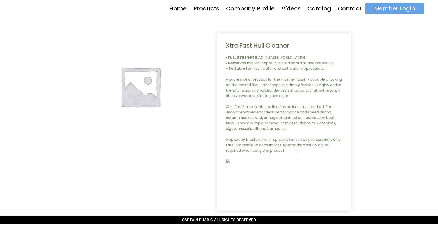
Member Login (394, 9)
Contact (350, 9)
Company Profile (250, 9)
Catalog (319, 9)
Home (178, 9)
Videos (291, 9)
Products (206, 9)
